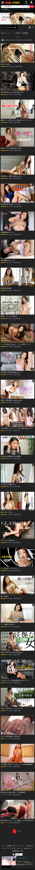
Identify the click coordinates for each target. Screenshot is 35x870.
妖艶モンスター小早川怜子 (9, 316)
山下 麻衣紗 (22, 9)
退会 (22, 851)
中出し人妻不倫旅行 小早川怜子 (10, 736)
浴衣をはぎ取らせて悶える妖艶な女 (11, 652)
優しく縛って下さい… (7, 512)
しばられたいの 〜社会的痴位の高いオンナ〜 (14, 680)
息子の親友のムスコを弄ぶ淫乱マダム (12, 92)
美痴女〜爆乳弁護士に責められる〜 (11, 400)
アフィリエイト (21, 845)
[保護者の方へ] (17, 862)
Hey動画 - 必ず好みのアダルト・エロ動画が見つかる (8, 2)
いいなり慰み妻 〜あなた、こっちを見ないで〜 (15, 344)
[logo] (15, 3)
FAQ (14, 845)
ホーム (4, 845)
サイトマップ (5, 848)
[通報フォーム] (17, 865)
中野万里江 (28, 9)
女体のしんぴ (15, 9)
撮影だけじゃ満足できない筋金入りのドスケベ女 (16, 120)
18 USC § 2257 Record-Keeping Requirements (17, 857)
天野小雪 (8, 11)
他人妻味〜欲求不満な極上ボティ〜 (11, 372)
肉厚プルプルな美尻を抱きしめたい (11, 148)
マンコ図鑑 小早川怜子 (8, 624)
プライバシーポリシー (16, 848)
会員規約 (9, 845)
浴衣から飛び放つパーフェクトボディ (12, 708)
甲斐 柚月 (3, 11)
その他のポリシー (28, 848)
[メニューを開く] (3, 3)
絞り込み (3, 27)
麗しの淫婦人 (5, 596)
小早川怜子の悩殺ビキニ (8, 484)
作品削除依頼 (15, 851)
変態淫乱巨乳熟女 (6, 288)
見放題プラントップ (6, 33)
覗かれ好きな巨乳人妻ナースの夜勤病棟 (13, 792)
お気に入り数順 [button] (12, 27)
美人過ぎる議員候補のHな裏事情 (11, 456)
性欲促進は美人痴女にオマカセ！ (11, 204)
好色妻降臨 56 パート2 (8, 260)
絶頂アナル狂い (5, 64)
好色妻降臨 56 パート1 (8, 232)
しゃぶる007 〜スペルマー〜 (10, 568)
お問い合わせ (29, 845)
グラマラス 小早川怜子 (8, 540)
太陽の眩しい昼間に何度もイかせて (11, 176)
